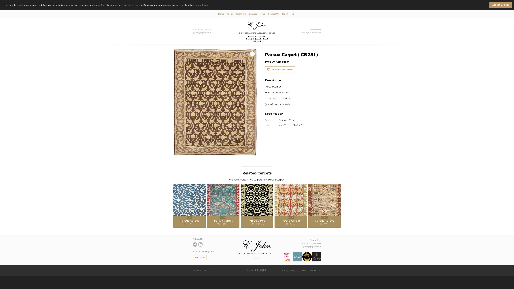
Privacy (292, 270)
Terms (283, 270)
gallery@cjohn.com (202, 32)
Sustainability (314, 270)
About (230, 14)
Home (221, 14)
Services (253, 14)
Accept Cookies (500, 5)
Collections (240, 14)
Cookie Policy (201, 5)
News (262, 14)
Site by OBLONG (257, 270)
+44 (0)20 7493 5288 (202, 29)
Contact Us (273, 14)
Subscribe (200, 257)
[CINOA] (307, 256)
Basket (284, 14)
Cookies (302, 270)
